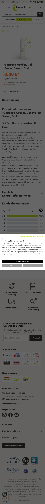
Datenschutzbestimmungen (28, 236)
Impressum (40, 236)
